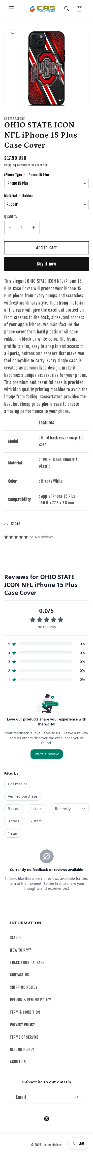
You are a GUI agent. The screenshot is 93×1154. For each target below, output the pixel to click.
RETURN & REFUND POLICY (30, 999)
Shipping (10, 165)
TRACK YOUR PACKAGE (27, 962)
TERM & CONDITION (25, 1012)
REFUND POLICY (22, 1049)
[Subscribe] (76, 1097)
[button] (11, 8)
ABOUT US (18, 1061)
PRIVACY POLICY (22, 1024)
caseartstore (53, 1145)
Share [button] (15, 523)
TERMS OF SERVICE (24, 1037)
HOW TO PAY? (20, 950)
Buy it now (47, 264)
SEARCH (16, 937)
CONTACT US (19, 974)
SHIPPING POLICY (23, 987)
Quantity (11, 216)
